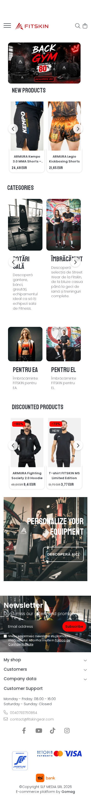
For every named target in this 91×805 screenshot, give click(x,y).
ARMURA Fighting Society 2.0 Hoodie (26, 475)
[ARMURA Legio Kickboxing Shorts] (64, 126)
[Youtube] (38, 731)
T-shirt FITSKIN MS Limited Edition (64, 475)
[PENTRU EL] (63, 344)
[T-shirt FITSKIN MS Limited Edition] (64, 442)
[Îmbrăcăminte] (63, 225)
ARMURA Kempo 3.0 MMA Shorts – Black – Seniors (27, 159)
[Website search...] (77, 26)
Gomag (67, 791)
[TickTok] (53, 731)
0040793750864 (23, 712)
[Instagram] (67, 731)
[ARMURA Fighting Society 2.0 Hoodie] (27, 442)
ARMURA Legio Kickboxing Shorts (64, 159)
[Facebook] (24, 731)
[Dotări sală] (25, 225)
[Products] (7, 27)
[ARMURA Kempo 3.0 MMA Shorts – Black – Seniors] (27, 126)
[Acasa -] (31, 26)
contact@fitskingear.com (31, 719)
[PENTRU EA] (25, 344)
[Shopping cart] (84, 26)
